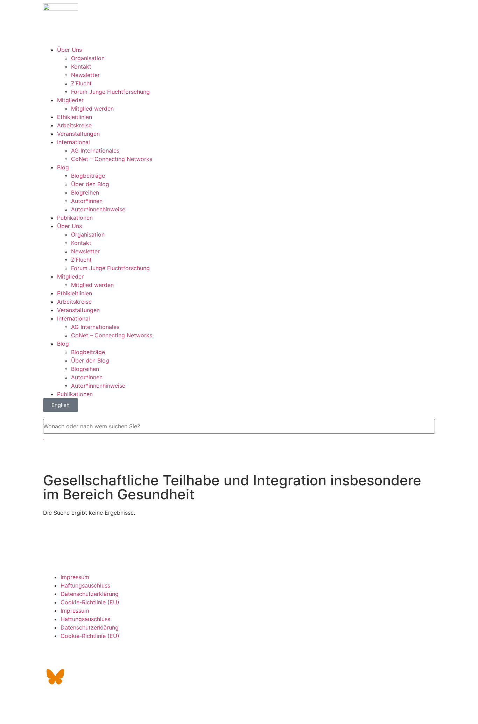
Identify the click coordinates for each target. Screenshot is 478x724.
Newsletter (85, 74)
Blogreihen (85, 192)
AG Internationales (95, 150)
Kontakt (81, 66)
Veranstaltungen (78, 133)
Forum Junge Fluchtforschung (110, 91)
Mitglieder (70, 100)
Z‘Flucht (81, 83)
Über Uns (69, 49)
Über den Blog (90, 184)
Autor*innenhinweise (98, 209)
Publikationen (75, 217)
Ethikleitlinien (74, 116)
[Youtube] (113, 657)
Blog (63, 167)
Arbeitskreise (74, 125)
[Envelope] (55, 657)
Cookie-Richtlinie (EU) (90, 602)
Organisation (88, 58)
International (73, 142)
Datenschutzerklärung (90, 593)
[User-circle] (132, 657)
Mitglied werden (92, 108)
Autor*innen (87, 200)
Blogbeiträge (88, 175)
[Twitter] (74, 657)
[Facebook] (94, 657)
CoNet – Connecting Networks (111, 158)
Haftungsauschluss (85, 585)
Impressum (75, 577)
